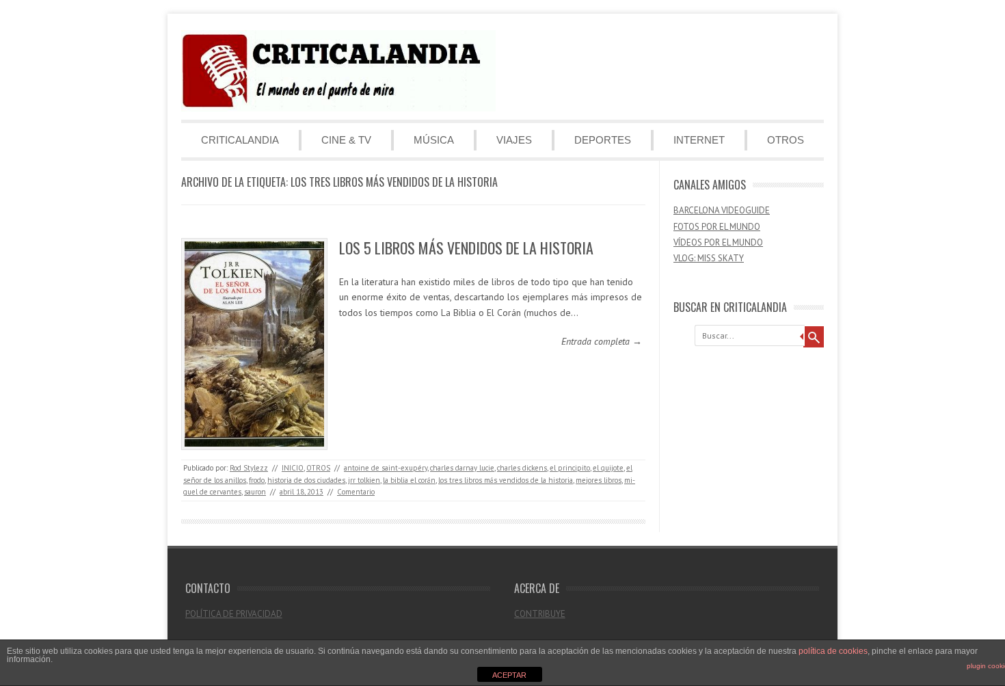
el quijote (608, 468)
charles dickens (522, 468)
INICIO (293, 468)
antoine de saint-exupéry (385, 468)
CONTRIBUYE (539, 614)
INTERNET (699, 140)
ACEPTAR (509, 675)
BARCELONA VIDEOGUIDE (721, 210)
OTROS (785, 140)
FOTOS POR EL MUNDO (716, 227)
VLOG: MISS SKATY (708, 258)
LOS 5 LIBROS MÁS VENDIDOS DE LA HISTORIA (466, 248)
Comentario (356, 492)
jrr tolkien (364, 480)
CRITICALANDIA (240, 140)
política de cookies (833, 651)
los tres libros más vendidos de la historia (505, 480)
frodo (257, 480)
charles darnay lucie (462, 468)
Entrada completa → (601, 341)
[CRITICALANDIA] (338, 108)
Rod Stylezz (249, 468)
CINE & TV (346, 140)
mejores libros (598, 480)
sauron (255, 492)
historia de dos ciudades (306, 480)
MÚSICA (434, 140)
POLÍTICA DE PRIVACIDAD (233, 614)
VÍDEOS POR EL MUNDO (718, 242)
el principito (570, 468)
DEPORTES (602, 140)
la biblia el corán (409, 480)
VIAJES (514, 140)
